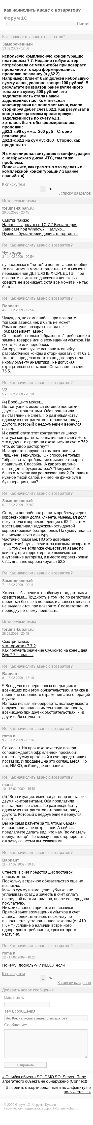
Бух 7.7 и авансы (17, 655)
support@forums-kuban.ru (60, 1108)
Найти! (83, 23)
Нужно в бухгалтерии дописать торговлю (40, 233)
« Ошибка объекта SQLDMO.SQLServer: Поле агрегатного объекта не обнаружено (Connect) (44, 1079)
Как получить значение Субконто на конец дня (44, 650)
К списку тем (13, 184)
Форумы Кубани (44, 1105)
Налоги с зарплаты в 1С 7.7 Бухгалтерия (39, 225)
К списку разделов (74, 193)
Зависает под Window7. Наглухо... (33, 229)
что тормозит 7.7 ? (19, 646)
